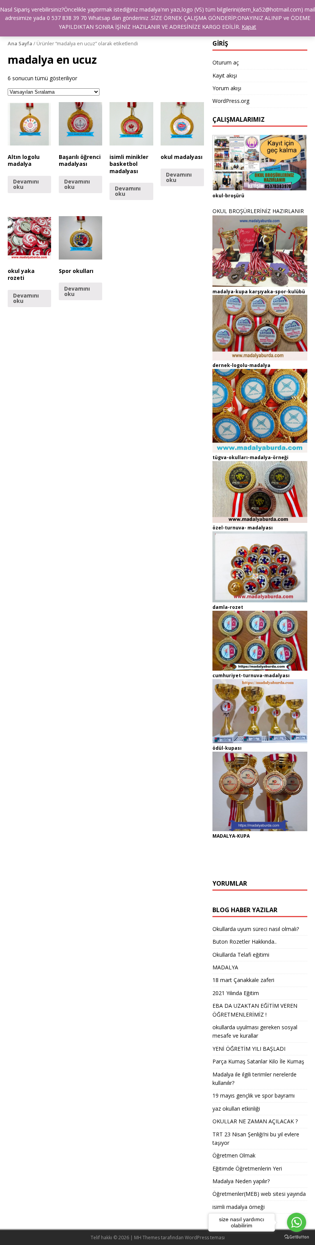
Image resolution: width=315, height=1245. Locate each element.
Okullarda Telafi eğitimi (240, 954)
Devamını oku (26, 184)
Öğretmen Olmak (233, 1155)
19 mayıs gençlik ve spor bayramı (253, 1095)
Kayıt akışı (224, 75)
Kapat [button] (249, 26)
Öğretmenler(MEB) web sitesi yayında (259, 1193)
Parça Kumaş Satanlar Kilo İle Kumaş (258, 1061)
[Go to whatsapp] (296, 1222)
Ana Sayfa (20, 43)
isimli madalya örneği (238, 1206)
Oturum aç (225, 62)
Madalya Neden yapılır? (241, 1181)
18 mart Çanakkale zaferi (243, 980)
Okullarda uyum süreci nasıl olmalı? (255, 929)
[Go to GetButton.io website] (296, 1237)
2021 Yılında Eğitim (235, 993)
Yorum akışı (226, 88)
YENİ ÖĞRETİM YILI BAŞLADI (248, 1048)
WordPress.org (230, 100)
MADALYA (225, 967)
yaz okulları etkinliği (236, 1108)
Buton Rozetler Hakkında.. (244, 941)
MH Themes (147, 1237)
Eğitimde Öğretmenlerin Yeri (247, 1168)
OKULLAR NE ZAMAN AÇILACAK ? (255, 1121)
